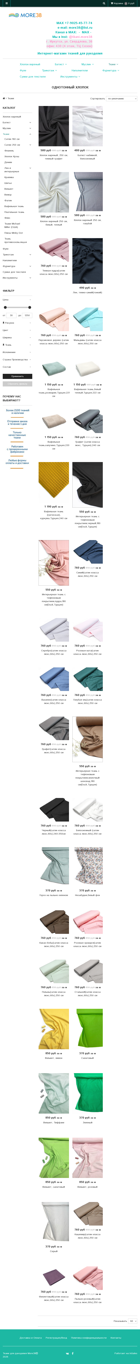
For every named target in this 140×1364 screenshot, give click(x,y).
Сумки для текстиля (33, 77)
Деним (8, 162)
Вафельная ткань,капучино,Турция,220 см (54, 445)
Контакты (115, 1338)
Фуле (23, 71)
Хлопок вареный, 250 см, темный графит (54, 157)
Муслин (86, 64)
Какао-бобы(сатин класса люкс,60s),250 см (53, 944)
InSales (133, 1353)
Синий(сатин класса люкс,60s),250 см (87, 574)
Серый (54, 1251)
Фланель (9, 150)
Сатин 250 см (12, 145)
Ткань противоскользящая (15, 240)
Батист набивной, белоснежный (87, 157)
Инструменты (68, 77)
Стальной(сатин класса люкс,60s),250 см (88, 993)
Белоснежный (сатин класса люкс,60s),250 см (87, 832)
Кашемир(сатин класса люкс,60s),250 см (87, 1236)
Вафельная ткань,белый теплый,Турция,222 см (87, 391)
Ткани (111, 64)
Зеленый (87, 1122)
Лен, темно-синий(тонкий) (87, 292)
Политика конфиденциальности (88, 1338)
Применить (17, 376)
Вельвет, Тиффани (53, 1122)
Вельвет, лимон (53, 1058)
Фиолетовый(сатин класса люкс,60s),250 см (53, 1298)
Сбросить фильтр (17, 384)
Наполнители (80, 71)
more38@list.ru (80, 27)
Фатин (8, 200)
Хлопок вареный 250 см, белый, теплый (54, 223)
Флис (7, 218)
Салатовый (87, 1058)
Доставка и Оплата (30, 1338)
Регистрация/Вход (56, 1338)
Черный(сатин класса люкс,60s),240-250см (54, 832)
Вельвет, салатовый (54, 1187)
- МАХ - (85, 32)
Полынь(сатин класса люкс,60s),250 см (53, 993)
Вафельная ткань (14, 206)
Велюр (8, 194)
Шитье (8, 183)
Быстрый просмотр (55, 126)
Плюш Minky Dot (13, 233)
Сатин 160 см (11, 139)
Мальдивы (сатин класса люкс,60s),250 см (87, 341)
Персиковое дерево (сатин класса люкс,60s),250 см (54, 341)
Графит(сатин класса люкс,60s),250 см (53, 750)
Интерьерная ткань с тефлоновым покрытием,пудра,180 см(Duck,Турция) (54, 599)
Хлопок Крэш (11, 156)
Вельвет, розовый (87, 1187)
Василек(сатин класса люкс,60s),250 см (53, 701)
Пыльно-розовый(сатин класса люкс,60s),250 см (87, 1300)
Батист (59, 64)
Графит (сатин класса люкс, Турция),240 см (87, 443)
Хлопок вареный (30, 64)
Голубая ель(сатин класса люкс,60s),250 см (87, 701)
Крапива (9, 177)
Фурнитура (109, 71)
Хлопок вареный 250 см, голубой (87, 221)
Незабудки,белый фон (87, 895)
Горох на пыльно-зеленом (54, 895)
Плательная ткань (14, 212)
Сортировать (97, 98)
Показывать (120, 1321)
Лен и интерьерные (11, 169)
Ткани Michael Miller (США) (12, 225)
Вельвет (8, 189)
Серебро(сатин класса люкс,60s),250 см (53, 652)
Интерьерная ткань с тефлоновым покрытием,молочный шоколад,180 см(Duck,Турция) (87, 777)
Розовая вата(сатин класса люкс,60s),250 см (87, 652)
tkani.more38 (82, 37)
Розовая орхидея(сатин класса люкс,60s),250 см (87, 944)
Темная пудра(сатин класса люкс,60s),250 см (54, 272)
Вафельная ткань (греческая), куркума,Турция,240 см (53, 515)
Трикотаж (48, 71)
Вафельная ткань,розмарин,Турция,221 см (54, 393)
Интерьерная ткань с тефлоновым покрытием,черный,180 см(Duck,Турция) (87, 521)
